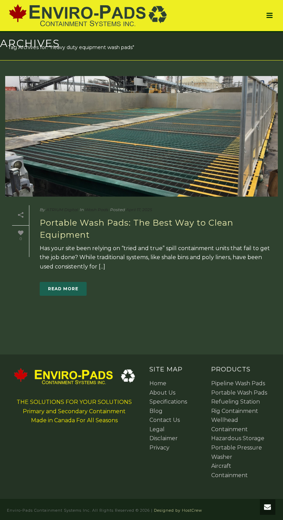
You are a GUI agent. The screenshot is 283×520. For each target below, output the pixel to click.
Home (157, 383)
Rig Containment (234, 411)
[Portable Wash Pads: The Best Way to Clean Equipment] (141, 136)
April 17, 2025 (139, 209)
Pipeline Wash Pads (238, 383)
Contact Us (164, 420)
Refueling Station (235, 401)
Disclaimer (163, 438)
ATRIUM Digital (62, 209)
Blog (156, 411)
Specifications (168, 401)
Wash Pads (96, 209)
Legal (157, 429)
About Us (162, 392)
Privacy (159, 447)
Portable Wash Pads (239, 392)
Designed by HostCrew (178, 510)
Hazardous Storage (237, 438)
